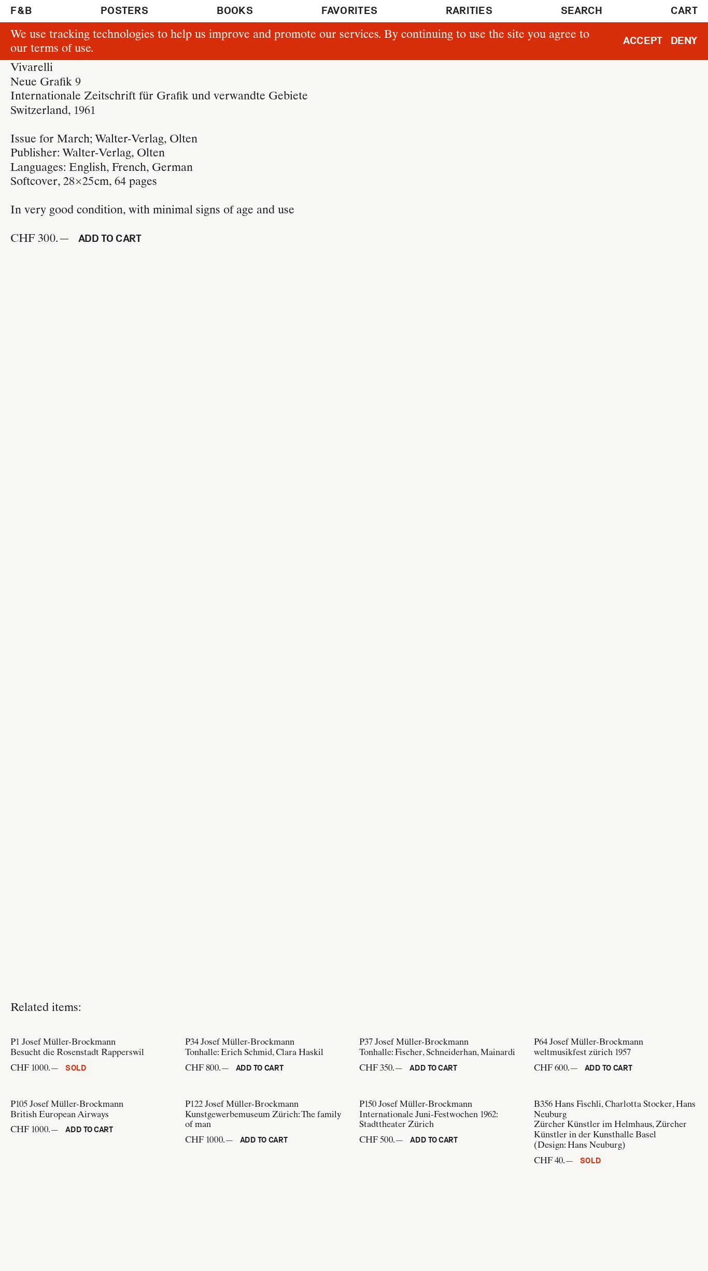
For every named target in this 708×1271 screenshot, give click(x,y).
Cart (684, 11)
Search (582, 11)
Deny (684, 41)
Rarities (469, 11)
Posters (124, 11)
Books (235, 11)
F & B (21, 11)
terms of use (61, 47)
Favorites (349, 11)
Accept (642, 41)
